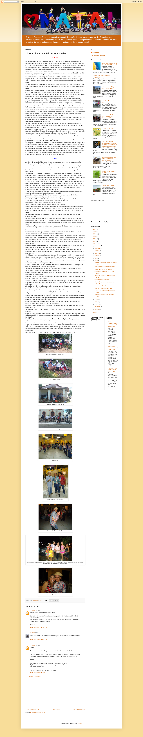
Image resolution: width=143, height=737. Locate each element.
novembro (98, 248)
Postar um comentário (34, 676)
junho (96, 260)
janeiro (97, 309)
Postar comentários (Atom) (37, 712)
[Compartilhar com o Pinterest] (58, 600)
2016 (95, 231)
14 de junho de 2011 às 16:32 (38, 627)
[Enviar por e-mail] (50, 600)
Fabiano (32, 633)
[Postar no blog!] (52, 600)
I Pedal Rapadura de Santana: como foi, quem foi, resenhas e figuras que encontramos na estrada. (109, 144)
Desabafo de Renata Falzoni (103, 286)
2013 (95, 239)
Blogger (80, 723)
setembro (97, 253)
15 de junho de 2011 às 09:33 (38, 672)
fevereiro (97, 307)
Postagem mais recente (32, 709)
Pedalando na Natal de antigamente (105, 266)
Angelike (32, 610)
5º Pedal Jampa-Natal (108, 185)
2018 (95, 229)
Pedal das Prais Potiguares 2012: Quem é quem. (109, 87)
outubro (97, 251)
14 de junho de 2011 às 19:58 (38, 639)
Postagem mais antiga (78, 709)
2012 (95, 241)
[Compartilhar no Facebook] (56, 600)
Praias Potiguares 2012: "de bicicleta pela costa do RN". (109, 63)
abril (96, 302)
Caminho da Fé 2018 (108, 129)
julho (96, 258)
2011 (95, 244)
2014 (95, 236)
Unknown (96, 52)
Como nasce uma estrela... (102, 279)
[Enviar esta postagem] (46, 600)
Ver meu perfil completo (98, 55)
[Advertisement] (55, 693)
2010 (95, 312)
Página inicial (56, 709)
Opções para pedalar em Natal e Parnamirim (113, 348)
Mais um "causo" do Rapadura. (103, 288)
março (97, 304)
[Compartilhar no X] (54, 600)
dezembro (98, 246)
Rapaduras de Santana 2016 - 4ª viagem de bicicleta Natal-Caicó (108, 116)
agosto (97, 255)
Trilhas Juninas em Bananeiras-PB (104, 269)
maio (96, 299)
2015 (95, 234)
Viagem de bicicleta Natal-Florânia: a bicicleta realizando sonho (109, 158)
